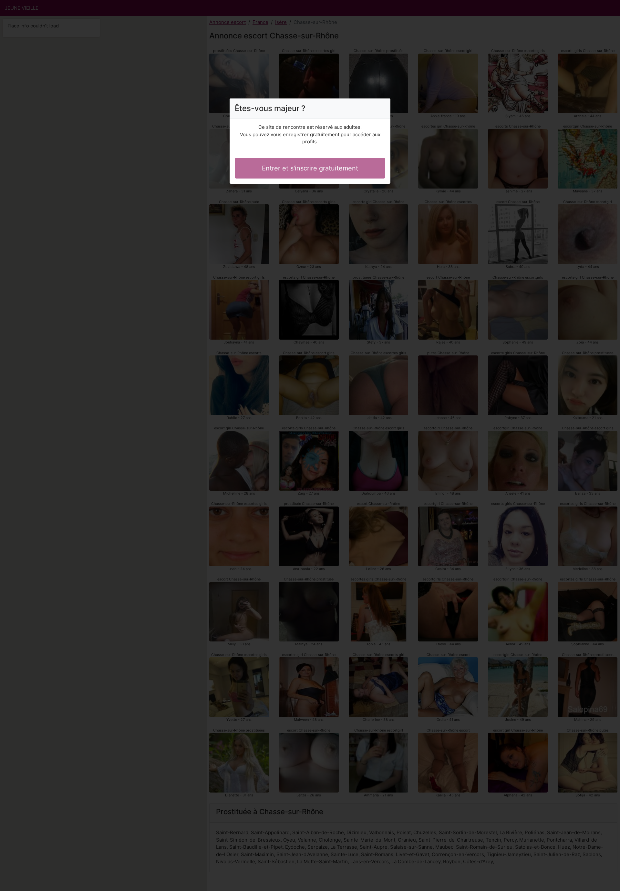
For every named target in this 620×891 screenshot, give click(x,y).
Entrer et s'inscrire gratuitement (310, 168)
